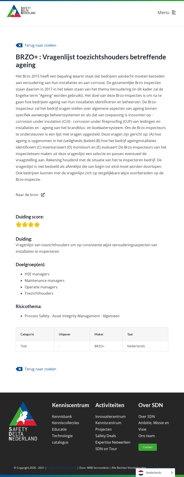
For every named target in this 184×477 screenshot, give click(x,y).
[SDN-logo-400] (21, 6)
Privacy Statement (158, 468)
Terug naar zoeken (40, 45)
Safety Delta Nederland (62, 468)
